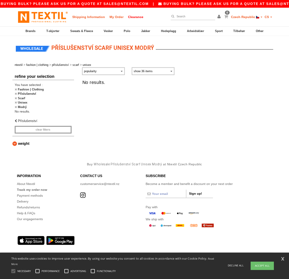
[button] (219, 17)
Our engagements (30, 219)
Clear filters (43, 129)
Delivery (22, 201)
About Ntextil (26, 184)
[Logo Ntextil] (43, 17)
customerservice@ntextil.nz (99, 184)
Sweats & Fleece (81, 31)
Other (259, 31)
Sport (219, 31)
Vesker (108, 31)
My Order (117, 17)
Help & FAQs (26, 213)
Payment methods (30, 195)
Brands (30, 31)
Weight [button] (23, 143)
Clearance (135, 17)
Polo (127, 31)
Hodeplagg (168, 31)
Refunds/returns (28, 207)
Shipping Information (88, 17)
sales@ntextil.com (126, 4)
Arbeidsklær (195, 31)
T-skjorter (52, 31)
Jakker (145, 31)
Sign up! (195, 193)
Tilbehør (239, 31)
